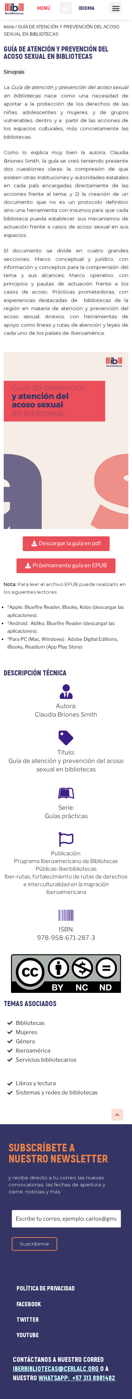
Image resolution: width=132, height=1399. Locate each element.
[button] (66, 8)
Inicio (9, 26)
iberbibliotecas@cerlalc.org (56, 1369)
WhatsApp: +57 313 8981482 (76, 1378)
